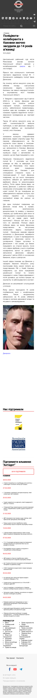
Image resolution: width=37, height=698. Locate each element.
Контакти (20, 658)
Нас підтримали (13, 409)
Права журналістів (27, 623)
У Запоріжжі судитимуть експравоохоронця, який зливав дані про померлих (17, 493)
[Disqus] (18, 380)
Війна (7, 623)
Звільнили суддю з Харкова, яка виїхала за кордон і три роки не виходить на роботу (18, 593)
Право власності (27, 631)
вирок (22, 66)
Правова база (26, 633)
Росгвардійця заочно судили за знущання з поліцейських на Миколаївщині (16, 549)
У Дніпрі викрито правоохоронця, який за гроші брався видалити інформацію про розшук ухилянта (18, 533)
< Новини (6, 33)
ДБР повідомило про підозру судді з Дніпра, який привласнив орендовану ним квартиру (17, 518)
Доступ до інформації (7, 632)
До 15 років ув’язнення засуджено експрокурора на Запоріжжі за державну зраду (18, 563)
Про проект (10, 658)
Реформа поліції (26, 640)
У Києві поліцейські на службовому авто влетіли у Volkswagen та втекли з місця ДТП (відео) (18, 483)
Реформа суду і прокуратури (25, 645)
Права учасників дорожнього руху (25, 629)
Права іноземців (10, 647)
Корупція (8, 640)
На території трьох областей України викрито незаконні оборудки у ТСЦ (16, 578)
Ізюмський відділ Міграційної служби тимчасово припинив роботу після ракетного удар (17, 609)
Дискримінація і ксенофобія (9, 629)
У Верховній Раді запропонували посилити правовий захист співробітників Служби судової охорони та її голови (18, 508)
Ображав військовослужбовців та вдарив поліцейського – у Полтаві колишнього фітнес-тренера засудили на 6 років (17, 615)
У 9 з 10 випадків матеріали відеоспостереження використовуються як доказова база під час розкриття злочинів (18, 544)
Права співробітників (24, 625)
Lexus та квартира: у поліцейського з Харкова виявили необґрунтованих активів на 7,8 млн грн (17, 588)
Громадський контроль (8, 625)
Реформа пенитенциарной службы (24, 636)
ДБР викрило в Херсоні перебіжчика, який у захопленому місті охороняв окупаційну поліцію (17, 559)
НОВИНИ (6, 476)
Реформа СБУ (26, 642)
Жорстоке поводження (7, 636)
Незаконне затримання (7, 645)
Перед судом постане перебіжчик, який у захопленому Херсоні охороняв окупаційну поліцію (18, 523)
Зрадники (8, 638)
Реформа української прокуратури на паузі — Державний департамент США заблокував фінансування (16, 603)
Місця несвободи (11, 642)
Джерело (6, 353)
